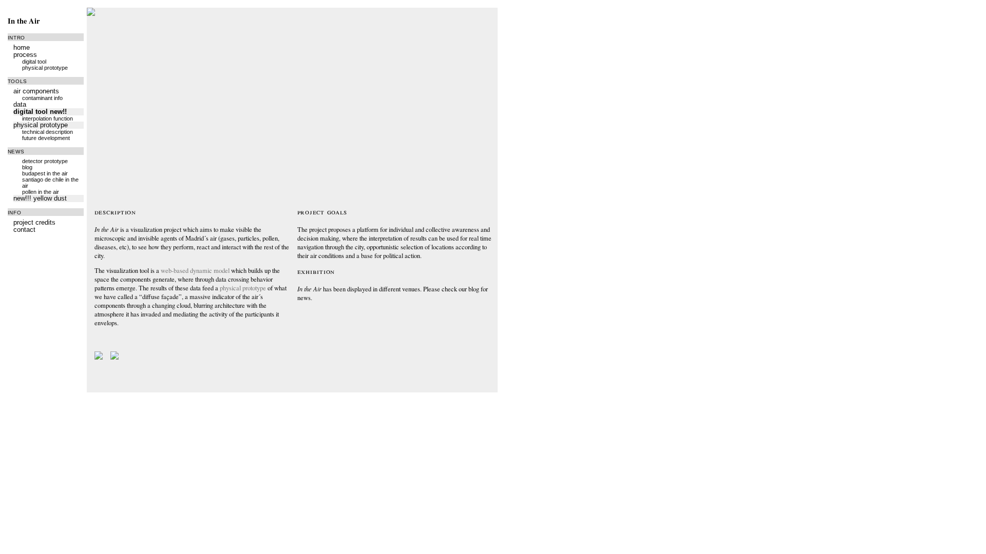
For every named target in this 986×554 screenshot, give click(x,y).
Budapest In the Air (45, 173)
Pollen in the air (40, 192)
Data (19, 104)
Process (25, 54)
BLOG (27, 167)
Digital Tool (34, 61)
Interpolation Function (47, 118)
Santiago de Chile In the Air (50, 182)
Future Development (46, 138)
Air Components (36, 91)
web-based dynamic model (195, 270)
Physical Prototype (45, 68)
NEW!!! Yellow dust (40, 198)
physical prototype (243, 288)
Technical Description (47, 132)
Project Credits (34, 222)
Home (21, 47)
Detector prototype (45, 161)
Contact (24, 229)
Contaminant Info (42, 98)
